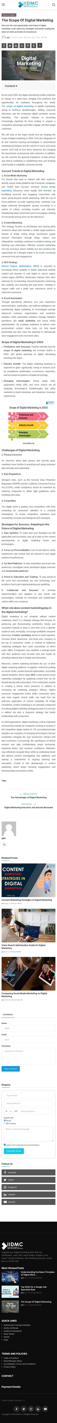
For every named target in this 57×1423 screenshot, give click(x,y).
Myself (8, 1120)
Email (4, 1034)
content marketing (46, 245)
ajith (4, 838)
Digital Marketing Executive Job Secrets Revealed (28, 807)
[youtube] (45, 1409)
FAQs (6, 1340)
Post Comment (10, 1069)
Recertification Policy (13, 1361)
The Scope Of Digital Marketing (36, 1301)
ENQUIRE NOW (13, 1151)
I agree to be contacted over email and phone (22, 1145)
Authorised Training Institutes (17, 1325)
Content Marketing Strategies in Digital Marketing (27, 900)
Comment (6, 1046)
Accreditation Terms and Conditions (20, 1364)
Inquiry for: (9, 1117)
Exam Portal (9, 1334)
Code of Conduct (11, 1358)
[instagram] (31, 1409)
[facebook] (17, 1409)
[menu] (3, 5)
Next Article (26, 804)
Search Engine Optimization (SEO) (20, 266)
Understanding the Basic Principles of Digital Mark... (38, 1273)
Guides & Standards (12, 1331)
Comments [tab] (8, 1014)
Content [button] (11, 86)
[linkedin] (38, 1409)
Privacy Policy (10, 1367)
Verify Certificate (11, 1328)
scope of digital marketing (20, 106)
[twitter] (24, 1409)
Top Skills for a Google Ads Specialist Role (34, 1288)
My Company (11, 1123)
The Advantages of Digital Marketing (28, 797)
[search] (53, 5)
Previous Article (30, 794)
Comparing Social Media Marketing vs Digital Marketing (24, 995)
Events (7, 1337)
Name (4, 1023)
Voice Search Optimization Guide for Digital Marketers (23, 946)
